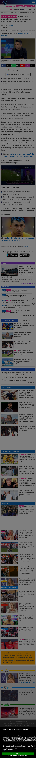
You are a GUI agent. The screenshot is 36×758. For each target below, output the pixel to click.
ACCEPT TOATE (18, 753)
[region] (18, 742)
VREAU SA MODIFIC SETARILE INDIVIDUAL (17, 755)
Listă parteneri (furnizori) (7, 750)
